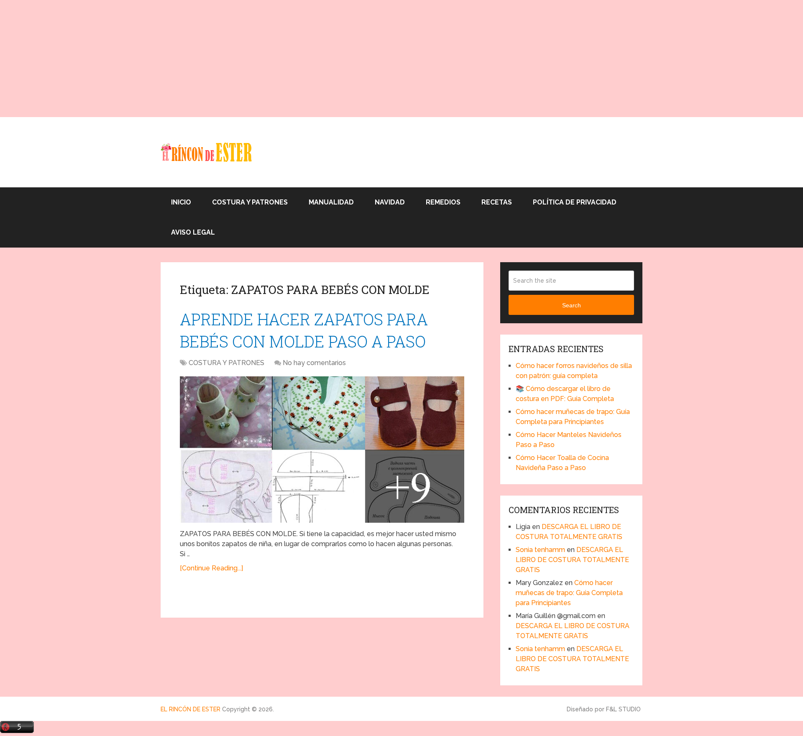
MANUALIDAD (331, 202)
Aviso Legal (193, 232)
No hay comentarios (314, 363)
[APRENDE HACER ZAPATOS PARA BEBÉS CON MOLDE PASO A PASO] (322, 449)
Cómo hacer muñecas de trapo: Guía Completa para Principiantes (569, 593)
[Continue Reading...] (211, 568)
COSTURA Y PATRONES (250, 202)
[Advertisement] (251, 58)
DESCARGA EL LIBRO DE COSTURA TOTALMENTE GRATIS (572, 560)
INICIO (181, 202)
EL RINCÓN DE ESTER (190, 709)
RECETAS (496, 202)
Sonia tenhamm (540, 550)
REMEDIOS (443, 202)
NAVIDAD (390, 202)
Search (571, 305)
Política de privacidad (574, 202)
